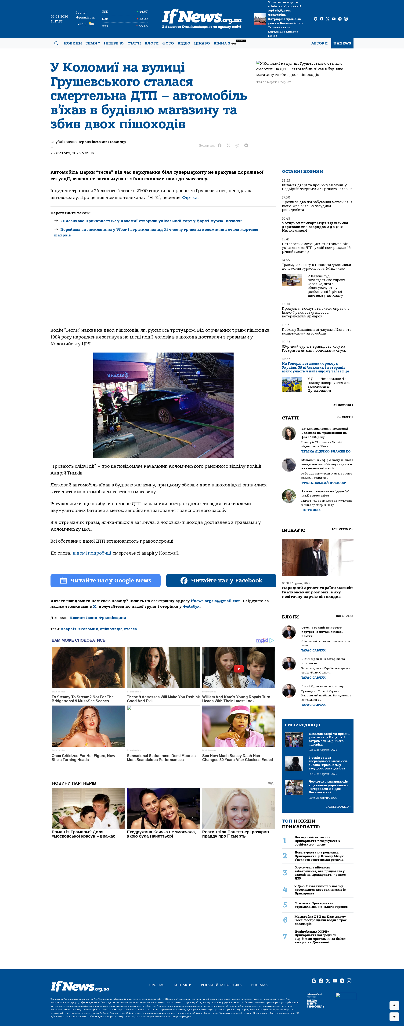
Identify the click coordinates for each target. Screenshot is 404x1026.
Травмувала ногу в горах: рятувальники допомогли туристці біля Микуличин (316, 267)
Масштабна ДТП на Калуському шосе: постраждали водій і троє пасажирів (320, 920)
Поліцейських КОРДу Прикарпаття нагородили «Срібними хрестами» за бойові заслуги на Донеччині (320, 937)
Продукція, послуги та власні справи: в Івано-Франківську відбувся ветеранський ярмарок (316, 312)
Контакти (182, 985)
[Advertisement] (163, 288)
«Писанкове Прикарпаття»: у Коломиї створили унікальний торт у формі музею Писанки (151, 221)
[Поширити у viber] (237, 145)
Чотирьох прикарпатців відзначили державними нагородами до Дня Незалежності (315, 227)
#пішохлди (111, 629)
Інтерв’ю (114, 43)
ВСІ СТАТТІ (345, 417)
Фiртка (190, 197)
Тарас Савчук (313, 650)
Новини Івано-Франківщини (97, 618)
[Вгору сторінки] (394, 1005)
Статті (134, 43)
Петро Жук (311, 510)
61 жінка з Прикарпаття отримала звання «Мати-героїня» (322, 904)
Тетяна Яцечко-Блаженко (325, 451)
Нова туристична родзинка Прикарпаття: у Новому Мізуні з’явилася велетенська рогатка (319, 856)
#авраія (68, 629)
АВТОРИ (319, 43)
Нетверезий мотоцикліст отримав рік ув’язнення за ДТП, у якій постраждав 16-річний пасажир (317, 248)
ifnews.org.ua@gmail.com (216, 601)
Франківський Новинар (102, 142)
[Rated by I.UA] (346, 996)
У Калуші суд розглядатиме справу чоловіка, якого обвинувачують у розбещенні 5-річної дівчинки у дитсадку (326, 286)
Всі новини (342, 405)
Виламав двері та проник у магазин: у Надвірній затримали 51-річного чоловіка (317, 187)
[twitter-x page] (327, 19)
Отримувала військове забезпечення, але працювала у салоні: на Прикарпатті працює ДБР (320, 873)
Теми (91, 43)
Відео (184, 43)
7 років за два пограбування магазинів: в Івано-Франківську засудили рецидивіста (317, 206)
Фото (168, 43)
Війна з (229, 42)
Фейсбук (191, 606)
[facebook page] (321, 19)
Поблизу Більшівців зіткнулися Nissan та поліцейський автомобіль (316, 331)
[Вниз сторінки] (394, 1016)
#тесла (130, 629)
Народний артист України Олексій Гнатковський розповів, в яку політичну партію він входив (317, 592)
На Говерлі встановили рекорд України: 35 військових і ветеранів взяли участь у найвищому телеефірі (315, 367)
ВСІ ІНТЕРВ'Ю (343, 529)
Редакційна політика (221, 985)
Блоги (152, 43)
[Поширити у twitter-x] (228, 145)
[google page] (315, 19)
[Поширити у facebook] (219, 145)
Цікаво (202, 43)
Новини (73, 43)
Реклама (259, 985)
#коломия (88, 629)
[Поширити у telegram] (246, 145)
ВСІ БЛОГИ (345, 616)
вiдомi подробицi (92, 553)
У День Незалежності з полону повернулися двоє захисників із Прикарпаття (330, 384)
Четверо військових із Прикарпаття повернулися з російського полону (317, 840)
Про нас (156, 985)
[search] (56, 43)
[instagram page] (346, 19)
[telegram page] (340, 19)
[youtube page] (333, 19)
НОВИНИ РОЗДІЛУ (338, 806)
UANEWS (342, 43)
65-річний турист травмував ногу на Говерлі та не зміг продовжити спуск (314, 348)
